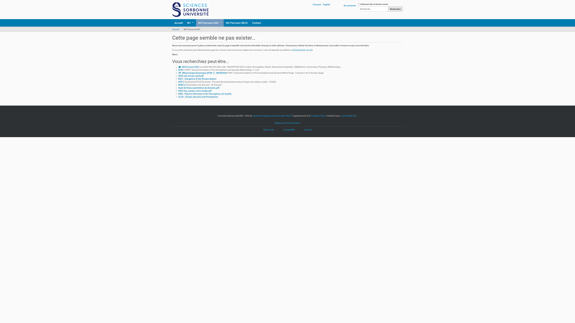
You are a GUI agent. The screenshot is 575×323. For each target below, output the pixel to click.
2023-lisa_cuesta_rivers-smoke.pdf (195, 91)
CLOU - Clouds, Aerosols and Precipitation (198, 97)
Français (317, 4)
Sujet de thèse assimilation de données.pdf (198, 88)
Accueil (178, 22)
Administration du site (302, 50)
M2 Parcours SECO (237, 22)
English (326, 4)
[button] (194, 23)
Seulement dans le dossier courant (374, 4)
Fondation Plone (318, 116)
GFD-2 (181, 82)
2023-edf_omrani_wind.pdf (191, 76)
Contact (256, 22)
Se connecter (350, 5)
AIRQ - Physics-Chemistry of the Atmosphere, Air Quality (204, 94)
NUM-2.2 (182, 85)
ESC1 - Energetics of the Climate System (197, 79)
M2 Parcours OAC (208, 22)
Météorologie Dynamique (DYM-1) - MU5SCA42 (204, 73)
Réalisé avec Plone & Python (287, 123)
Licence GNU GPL (349, 116)
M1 (189, 22)
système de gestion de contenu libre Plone (273, 116)
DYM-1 (181, 70)
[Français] (190, 9)
